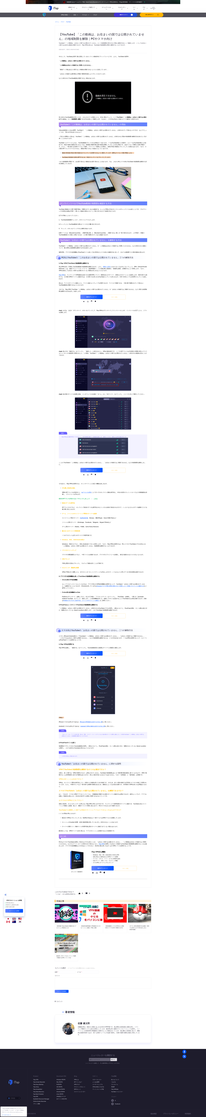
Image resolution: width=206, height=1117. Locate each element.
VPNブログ (77, 1084)
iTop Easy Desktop (38, 1084)
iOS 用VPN (59, 1087)
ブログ (95, 15)
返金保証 (154, 1114)
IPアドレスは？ (78, 1082)
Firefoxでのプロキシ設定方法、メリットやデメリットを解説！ (81, 600)
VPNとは (76, 1079)
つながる (113, 1082)
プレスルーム (114, 1084)
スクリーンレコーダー (79, 1091)
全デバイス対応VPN (61, 1099)
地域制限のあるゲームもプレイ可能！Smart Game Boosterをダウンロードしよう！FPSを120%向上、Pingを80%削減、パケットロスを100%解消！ (105, 2)
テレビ (57, 906)
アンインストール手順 (98, 1089)
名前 (56, 972)
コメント (57, 975)
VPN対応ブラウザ (61, 1096)
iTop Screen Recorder (39, 1082)
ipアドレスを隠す (87, 492)
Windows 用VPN (60, 1079)
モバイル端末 (132, 906)
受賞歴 (113, 1087)
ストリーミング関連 (60, 936)
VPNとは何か (107, 266)
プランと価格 (36, 1103)
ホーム (57, 22)
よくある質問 (96, 1082)
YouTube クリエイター (117, 1091)
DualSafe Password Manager (41, 1099)
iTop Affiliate (114, 1089)
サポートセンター (97, 1079)
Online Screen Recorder (39, 1101)
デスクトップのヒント (79, 1087)
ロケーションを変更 (14, 911)
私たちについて (115, 1079)
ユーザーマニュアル (98, 1084)
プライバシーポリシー (170, 1114)
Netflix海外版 (84, 518)
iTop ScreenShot (37, 1089)
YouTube (68, 22)
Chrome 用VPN (60, 1091)
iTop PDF (35, 1096)
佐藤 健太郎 (62, 49)
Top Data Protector (38, 1094)
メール (79, 972)
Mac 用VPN (59, 1082)
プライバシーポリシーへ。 (16, 1112)
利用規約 (188, 1114)
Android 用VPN (60, 1089)
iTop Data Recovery (38, 1091)
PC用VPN (59, 1084)
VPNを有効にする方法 (98, 1087)
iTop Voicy (36, 1087)
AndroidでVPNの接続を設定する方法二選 (92, 726)
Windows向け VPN (85, 906)
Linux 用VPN (59, 1094)
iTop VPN (61, 275)
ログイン (153, 8)
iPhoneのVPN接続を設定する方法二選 (91, 722)
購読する (113, 1059)
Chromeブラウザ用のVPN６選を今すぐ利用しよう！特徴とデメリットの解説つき (120, 586)
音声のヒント (77, 1089)
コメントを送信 (61, 991)
